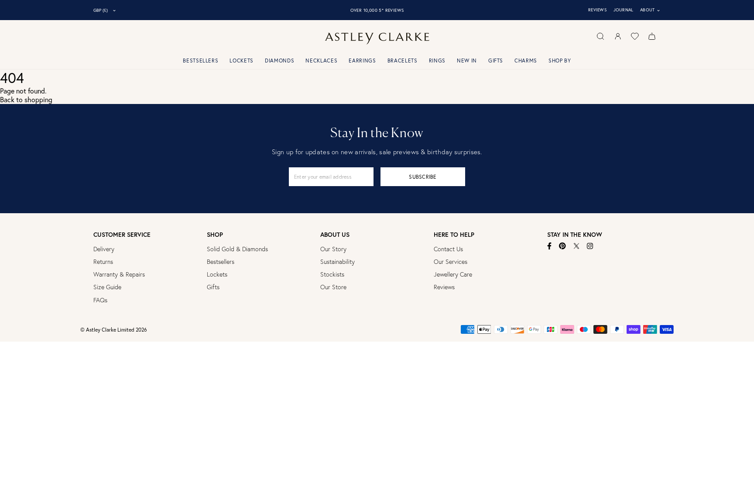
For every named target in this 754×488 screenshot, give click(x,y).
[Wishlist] (635, 36)
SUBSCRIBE (422, 176)
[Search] (600, 36)
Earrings (362, 60)
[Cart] (652, 36)
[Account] (618, 36)
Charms (525, 60)
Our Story (333, 249)
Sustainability (337, 262)
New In (467, 60)
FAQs (100, 300)
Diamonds (279, 60)
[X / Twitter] (576, 245)
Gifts (495, 60)
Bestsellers (200, 60)
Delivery (103, 249)
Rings (437, 60)
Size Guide (107, 287)
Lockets (242, 60)
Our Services (450, 262)
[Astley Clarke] (377, 39)
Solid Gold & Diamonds (237, 249)
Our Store (333, 287)
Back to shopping (26, 99)
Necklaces (321, 60)
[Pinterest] (562, 245)
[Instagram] (590, 245)
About (650, 10)
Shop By (559, 60)
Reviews (597, 10)
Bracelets (402, 60)
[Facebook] (549, 245)
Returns (103, 262)
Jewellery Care (453, 274)
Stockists (332, 274)
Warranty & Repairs (119, 274)
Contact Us (448, 249)
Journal (623, 10)
